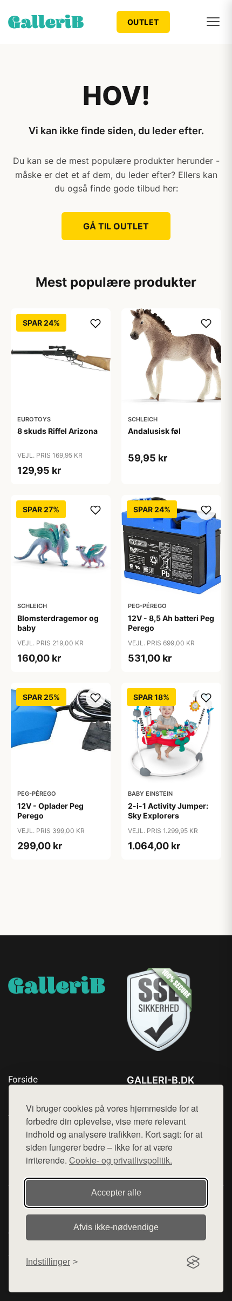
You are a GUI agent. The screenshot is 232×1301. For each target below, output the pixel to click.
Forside (23, 1079)
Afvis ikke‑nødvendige (116, 1227)
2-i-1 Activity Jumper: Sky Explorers (168, 810)
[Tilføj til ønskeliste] (95, 323)
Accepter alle (116, 1192)
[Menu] (213, 21)
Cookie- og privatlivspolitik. (120, 1160)
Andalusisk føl (154, 430)
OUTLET (143, 22)
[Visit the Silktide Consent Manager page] (193, 1262)
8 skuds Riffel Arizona (57, 430)
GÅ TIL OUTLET (116, 226)
